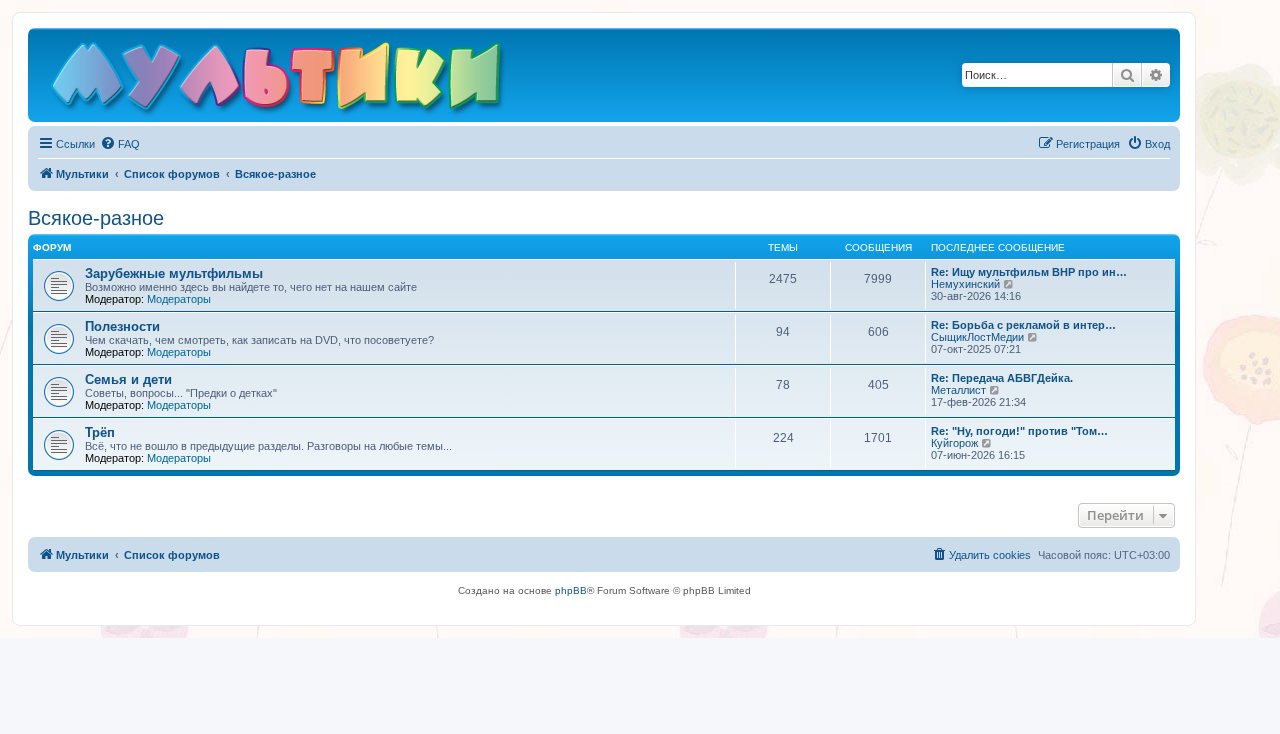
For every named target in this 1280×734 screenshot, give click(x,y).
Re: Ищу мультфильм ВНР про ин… (1029, 272)
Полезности (122, 326)
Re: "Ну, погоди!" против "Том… (1019, 431)
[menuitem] (120, 144)
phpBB (571, 590)
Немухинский (965, 284)
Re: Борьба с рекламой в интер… (1023, 325)
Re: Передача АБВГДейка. (1002, 378)
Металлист (958, 390)
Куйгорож (954, 443)
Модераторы (179, 299)
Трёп (100, 432)
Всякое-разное (96, 218)
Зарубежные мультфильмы (174, 273)
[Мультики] (279, 80)
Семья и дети (128, 379)
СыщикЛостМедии (977, 337)
